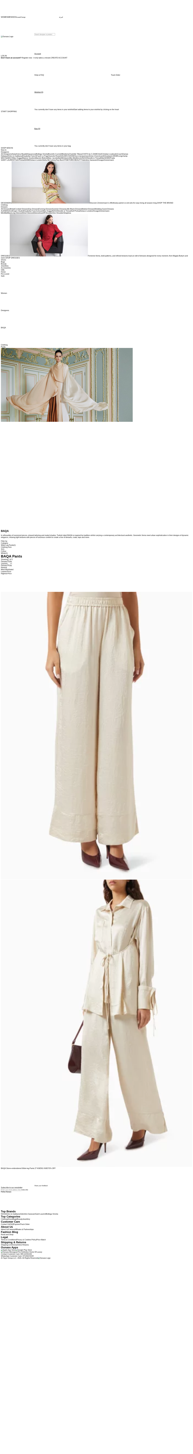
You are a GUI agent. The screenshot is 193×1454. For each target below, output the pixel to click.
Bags (15, 1219)
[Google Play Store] (24, 1250)
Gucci (77, 156)
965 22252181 (26, 1254)
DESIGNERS (6, 203)
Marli (60, 158)
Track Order (25, 1224)
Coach (119, 154)
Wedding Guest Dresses (104, 209)
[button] (4, 56)
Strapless (67, 213)
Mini (2, 213)
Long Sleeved (16, 213)
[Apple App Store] (8, 1250)
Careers (11, 1229)
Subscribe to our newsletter (11, 1188)
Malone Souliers (28, 158)
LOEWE (115, 156)
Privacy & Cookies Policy (26, 1240)
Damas (125, 154)
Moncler (79, 158)
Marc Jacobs (53, 158)
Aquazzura (31, 154)
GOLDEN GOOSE (67, 156)
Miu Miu (72, 158)
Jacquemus (83, 156)
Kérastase (108, 156)
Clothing (4, 1219)
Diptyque (4, 156)
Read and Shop (7, 1234)
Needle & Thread (94, 158)
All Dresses (5, 209)
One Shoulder (58, 213)
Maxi (9, 213)
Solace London (36, 160)
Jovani (101, 156)
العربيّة (61, 17)
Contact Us (5, 1224)
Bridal (12, 209)
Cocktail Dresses (21, 209)
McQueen (65, 158)
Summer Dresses (59, 209)
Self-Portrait (20, 160)
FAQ (11, 1224)
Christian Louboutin (109, 154)
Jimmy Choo (93, 156)
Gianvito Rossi (54, 156)
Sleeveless (38, 213)
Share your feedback (41, 1185)
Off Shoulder (47, 213)
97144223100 (28, 1256)
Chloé (99, 154)
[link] (59, 58)
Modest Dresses (88, 209)
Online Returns (23, 1245)
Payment (16, 1224)
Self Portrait (75, 211)
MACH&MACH (7, 158)
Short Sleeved (28, 213)
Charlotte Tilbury (75, 154)
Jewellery (26, 1219)
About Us (4, 1229)
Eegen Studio (17, 211)
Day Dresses (33, 209)
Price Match (41, 1240)
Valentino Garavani (89, 160)
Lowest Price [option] (6, 571)
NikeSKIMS (105, 158)
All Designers (6, 154)
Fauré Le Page (42, 156)
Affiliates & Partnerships (24, 1229)
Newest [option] (4, 567)
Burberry (65, 154)
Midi (6, 213)
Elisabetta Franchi (29, 156)
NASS (84, 158)
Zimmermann (108, 160)
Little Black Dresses (74, 209)
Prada (112, 158)
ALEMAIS (5, 211)
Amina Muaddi (21, 154)
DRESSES (5, 256)
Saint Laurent (40, 1214)
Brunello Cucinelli (55, 154)
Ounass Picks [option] (6, 565)
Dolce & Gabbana (15, 156)
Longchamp (122, 156)
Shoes (10, 1219)
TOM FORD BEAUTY (73, 160)
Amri (10, 211)
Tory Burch (60, 160)
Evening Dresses (45, 209)
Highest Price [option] (6, 574)
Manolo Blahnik (41, 158)
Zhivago (100, 160)
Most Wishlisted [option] (7, 569)
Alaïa (14, 154)
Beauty (19, 1219)
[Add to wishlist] (17, 583)
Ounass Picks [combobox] (6, 561)
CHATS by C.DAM (89, 154)
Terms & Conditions (8, 1240)
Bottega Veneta (42, 154)
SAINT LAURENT (8, 160)
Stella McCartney (49, 160)
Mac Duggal (17, 158)
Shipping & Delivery (9, 1245)
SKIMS (27, 160)
